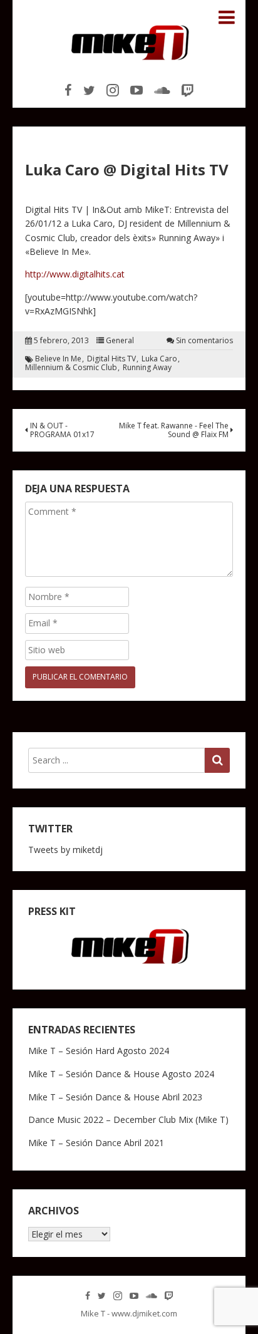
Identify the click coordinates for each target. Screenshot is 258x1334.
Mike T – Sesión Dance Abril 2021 (96, 1143)
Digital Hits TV (111, 358)
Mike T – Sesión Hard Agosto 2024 (98, 1051)
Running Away (147, 367)
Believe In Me (58, 358)
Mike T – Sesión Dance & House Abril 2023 (115, 1097)
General (120, 340)
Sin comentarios (204, 340)
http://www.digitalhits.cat (75, 274)
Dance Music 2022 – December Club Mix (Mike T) (128, 1119)
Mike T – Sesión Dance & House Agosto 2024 (121, 1074)
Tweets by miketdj (65, 850)
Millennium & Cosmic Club (71, 367)
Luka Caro (159, 358)
